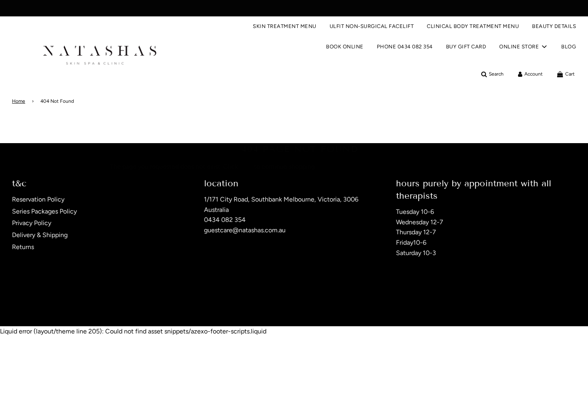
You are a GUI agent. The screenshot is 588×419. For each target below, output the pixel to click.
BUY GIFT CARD (466, 47)
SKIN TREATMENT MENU (284, 26)
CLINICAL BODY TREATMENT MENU (473, 26)
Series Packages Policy (44, 211)
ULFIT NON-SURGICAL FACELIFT (372, 26)
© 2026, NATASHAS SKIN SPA (45, 305)
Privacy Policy (31, 223)
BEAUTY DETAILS (554, 26)
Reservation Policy (38, 199)
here (246, 166)
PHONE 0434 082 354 (405, 47)
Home (18, 101)
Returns (23, 247)
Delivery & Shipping (40, 235)
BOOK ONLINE (345, 47)
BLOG (568, 47)
